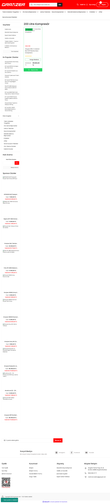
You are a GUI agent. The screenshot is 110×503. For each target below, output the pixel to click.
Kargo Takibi (32, 477)
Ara (17, 163)
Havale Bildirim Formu (35, 474)
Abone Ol (58, 440)
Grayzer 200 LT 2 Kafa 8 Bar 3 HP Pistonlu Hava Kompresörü (32, 51)
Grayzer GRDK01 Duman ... (11, 317)
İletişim (31, 468)
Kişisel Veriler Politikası (63, 477)
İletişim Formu (33, 471)
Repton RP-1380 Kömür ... (11, 219)
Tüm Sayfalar (14, 51)
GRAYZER (27, 46)
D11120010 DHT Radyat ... (11, 194)
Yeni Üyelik (5, 468)
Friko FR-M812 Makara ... (11, 268)
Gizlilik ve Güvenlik (62, 471)
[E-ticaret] (55, 501)
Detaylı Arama (14, 167)
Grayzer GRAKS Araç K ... (11, 292)
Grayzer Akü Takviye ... (11, 243)
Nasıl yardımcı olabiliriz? (11, 500)
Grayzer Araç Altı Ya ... (11, 341)
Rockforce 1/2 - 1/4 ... (11, 390)
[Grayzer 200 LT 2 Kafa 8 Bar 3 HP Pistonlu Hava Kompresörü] (33, 36)
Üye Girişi (4, 471)
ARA (60, 5)
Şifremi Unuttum (7, 474)
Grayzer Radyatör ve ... (11, 366)
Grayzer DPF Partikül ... (11, 415)
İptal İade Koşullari (62, 474)
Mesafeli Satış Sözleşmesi (64, 468)
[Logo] (13, 5)
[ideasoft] (46, 502)
